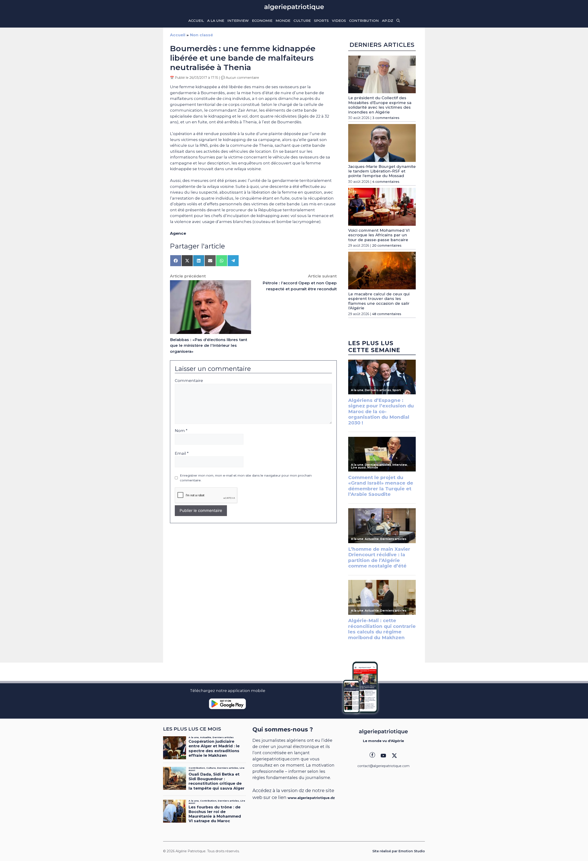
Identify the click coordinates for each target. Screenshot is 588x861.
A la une (215, 20)
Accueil (196, 20)
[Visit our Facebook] (372, 755)
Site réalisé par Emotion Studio (398, 851)
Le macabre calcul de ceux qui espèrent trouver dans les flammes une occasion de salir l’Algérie (379, 301)
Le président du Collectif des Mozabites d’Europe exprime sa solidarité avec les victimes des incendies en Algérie (379, 105)
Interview (238, 20)
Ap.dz (387, 20)
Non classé (201, 35)
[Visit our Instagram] (383, 755)
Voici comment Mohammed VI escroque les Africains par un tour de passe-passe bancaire (379, 235)
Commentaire (189, 380)
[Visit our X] (394, 755)
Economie (262, 20)
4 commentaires (385, 182)
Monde (283, 20)
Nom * (181, 430)
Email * (182, 453)
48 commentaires (386, 314)
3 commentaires (385, 118)
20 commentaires (386, 245)
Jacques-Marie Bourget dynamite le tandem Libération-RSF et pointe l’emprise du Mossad (382, 171)
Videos (339, 20)
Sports (321, 20)
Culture (302, 20)
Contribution (364, 20)
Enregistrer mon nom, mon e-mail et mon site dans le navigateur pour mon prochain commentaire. (246, 478)
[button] (398, 21)
